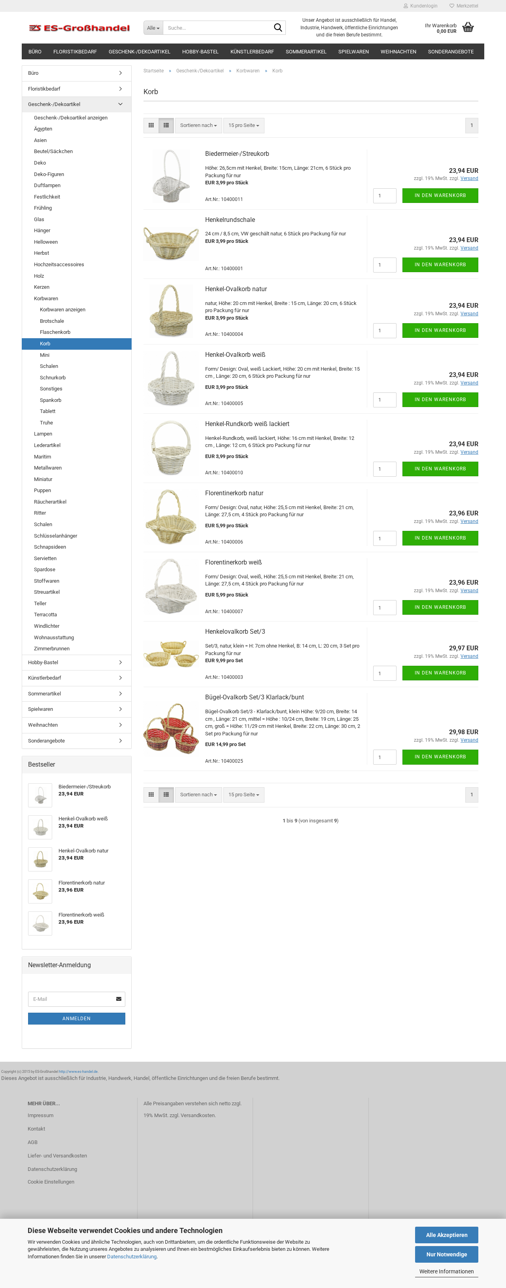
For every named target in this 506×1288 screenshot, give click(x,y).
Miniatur (43, 479)
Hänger (42, 230)
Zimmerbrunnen (52, 649)
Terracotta (45, 614)
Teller (40, 603)
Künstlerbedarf (252, 52)
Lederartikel (47, 445)
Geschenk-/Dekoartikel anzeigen (71, 118)
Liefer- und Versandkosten (57, 1156)
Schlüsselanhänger (55, 536)
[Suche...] (278, 28)
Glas (39, 219)
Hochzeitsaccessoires (59, 264)
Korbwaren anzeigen (62, 310)
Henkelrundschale (230, 220)
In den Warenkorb (440, 195)
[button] (151, 125)
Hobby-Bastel (200, 52)
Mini (44, 355)
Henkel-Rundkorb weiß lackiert (247, 424)
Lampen (43, 434)
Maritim (42, 457)
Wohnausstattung (54, 637)
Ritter (40, 513)
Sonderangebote (451, 52)
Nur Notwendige (447, 1254)
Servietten (45, 558)
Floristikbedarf (75, 52)
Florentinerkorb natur (234, 493)
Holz (39, 276)
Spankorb (50, 400)
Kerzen (41, 287)
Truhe (46, 423)
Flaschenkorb (55, 332)
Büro (35, 52)
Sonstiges (51, 389)
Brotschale (52, 321)
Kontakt (36, 1129)
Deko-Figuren (49, 174)
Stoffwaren (46, 581)
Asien (40, 140)
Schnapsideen (50, 547)
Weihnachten (398, 52)
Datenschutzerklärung (132, 1257)
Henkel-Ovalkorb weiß (235, 354)
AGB (33, 1142)
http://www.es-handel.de (78, 1072)
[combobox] (198, 125)
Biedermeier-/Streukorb (237, 153)
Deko (40, 163)
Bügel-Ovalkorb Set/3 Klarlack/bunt (254, 697)
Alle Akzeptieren (447, 1235)
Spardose (44, 569)
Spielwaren (353, 52)
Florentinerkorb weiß (233, 562)
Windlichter (46, 626)
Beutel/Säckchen (53, 151)
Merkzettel (466, 6)
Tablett (47, 411)
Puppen (42, 490)
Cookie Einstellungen (51, 1182)
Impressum (40, 1115)
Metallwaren (48, 468)
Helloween (46, 242)
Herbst (41, 253)
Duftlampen (47, 185)
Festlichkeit (47, 197)
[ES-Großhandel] (80, 28)
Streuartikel (47, 592)
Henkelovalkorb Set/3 (235, 631)
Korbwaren (46, 298)
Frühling (43, 208)
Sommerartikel (306, 52)
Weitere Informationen (446, 1271)
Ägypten (43, 129)
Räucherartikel (50, 502)
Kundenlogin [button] (423, 6)
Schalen (49, 366)
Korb (45, 344)
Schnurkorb (53, 378)
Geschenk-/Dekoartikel (139, 52)
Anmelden (76, 1018)
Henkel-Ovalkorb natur (236, 289)
